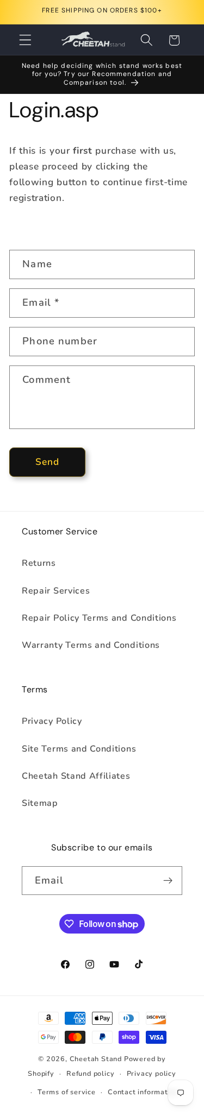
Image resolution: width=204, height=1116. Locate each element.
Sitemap (40, 803)
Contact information (143, 1091)
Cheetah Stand (97, 1058)
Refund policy (90, 1073)
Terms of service (67, 1091)
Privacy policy (151, 1073)
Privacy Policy (52, 721)
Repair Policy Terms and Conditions (99, 618)
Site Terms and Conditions (79, 749)
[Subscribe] (168, 881)
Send (47, 462)
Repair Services (56, 591)
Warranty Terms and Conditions (91, 645)
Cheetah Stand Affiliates (76, 776)
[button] (25, 40)
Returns (39, 563)
